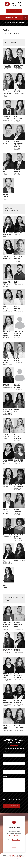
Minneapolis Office (14, 835)
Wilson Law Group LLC (11, 855)
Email (5, 768)
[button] (25, 17)
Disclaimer (6, 796)
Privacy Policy (17, 856)
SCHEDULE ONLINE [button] (14, 11)
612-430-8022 (11, 17)
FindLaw (19, 858)
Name (4, 752)
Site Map (11, 856)
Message (5, 776)
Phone (5, 760)
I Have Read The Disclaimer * (14, 799)
